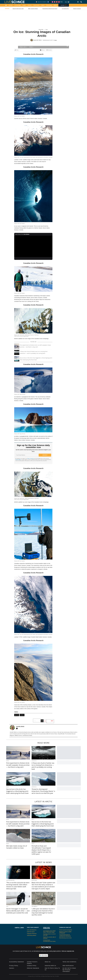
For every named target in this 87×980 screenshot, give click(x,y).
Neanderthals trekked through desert (49, 8)
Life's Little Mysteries (31, 929)
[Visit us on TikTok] (59, 2)
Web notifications (68, 965)
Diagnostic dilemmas (31, 933)
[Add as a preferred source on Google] (43, 955)
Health (24, 5)
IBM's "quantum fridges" (33, 8)
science (22, 715)
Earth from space (31, 931)
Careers (11, 968)
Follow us (43, 50)
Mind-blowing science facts (65, 937)
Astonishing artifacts (31, 935)
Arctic (47, 29)
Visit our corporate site (68, 951)
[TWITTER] (17, 728)
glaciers (16, 715)
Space (42, 5)
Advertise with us (50, 965)
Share (17, 50)
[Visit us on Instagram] (52, 2)
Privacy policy (13, 965)
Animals (10, 5)
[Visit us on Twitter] (50, 2)
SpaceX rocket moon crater (18, 8)
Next (52, 720)
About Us (48, 961)
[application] (33, 246)
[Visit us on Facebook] (48, 2)
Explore (55, 5)
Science (29, 5)
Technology (49, 5)
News (55, 40)
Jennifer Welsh (38, 40)
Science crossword (77, 8)
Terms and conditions (69, 961)
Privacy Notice (18, 459)
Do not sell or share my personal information (69, 969)
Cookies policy (31, 965)
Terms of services (30, 458)
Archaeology (18, 5)
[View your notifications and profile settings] (78, 2)
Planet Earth (36, 5)
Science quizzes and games (65, 929)
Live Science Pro (65, 8)
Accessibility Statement (16, 961)
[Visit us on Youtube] (54, 2)
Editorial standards (33, 968)
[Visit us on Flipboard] (57, 2)
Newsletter (50, 50)
